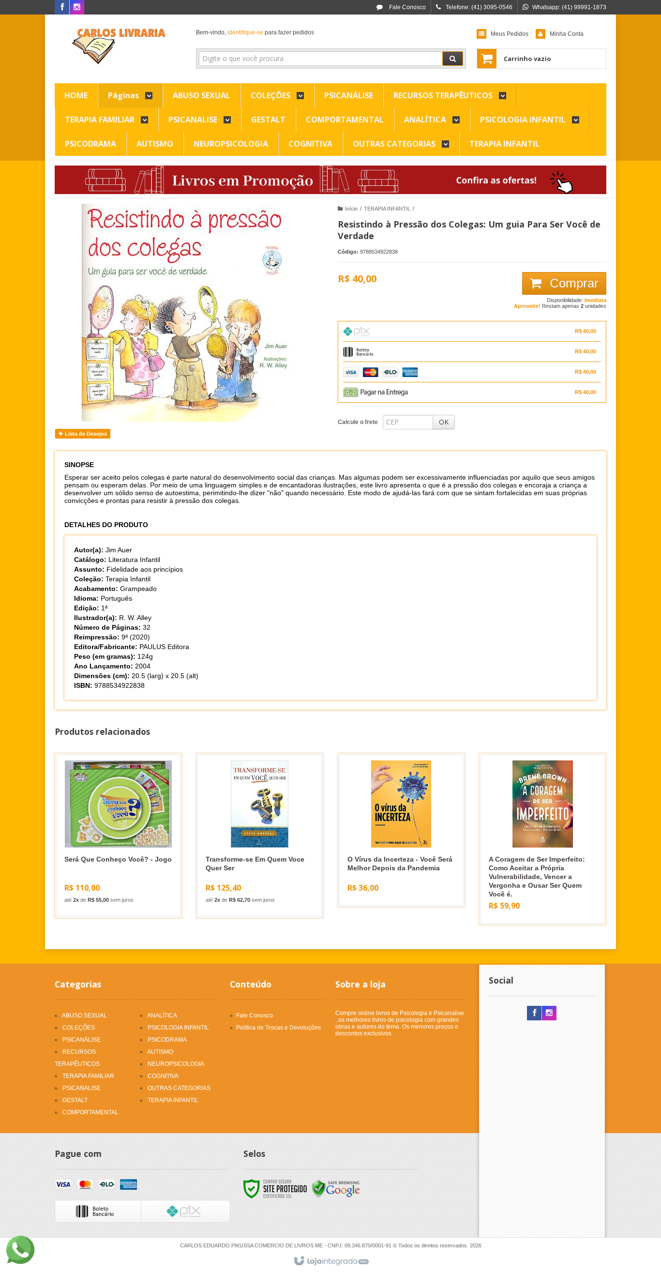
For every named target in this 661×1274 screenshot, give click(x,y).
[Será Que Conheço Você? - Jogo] (118, 836)
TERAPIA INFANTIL (387, 209)
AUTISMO (160, 1051)
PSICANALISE (81, 1088)
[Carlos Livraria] (118, 46)
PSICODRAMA (167, 1039)
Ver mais (124, 871)
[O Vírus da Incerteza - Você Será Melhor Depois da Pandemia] (401, 830)
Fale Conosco (407, 7)
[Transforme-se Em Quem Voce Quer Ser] (259, 836)
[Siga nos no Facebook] (62, 7)
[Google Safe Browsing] (336, 1188)
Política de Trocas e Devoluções (278, 1027)
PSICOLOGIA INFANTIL (178, 1027)
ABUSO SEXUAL (84, 1015)
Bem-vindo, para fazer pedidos (255, 32)
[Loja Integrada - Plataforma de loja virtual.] (330, 1261)
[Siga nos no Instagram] (77, 7)
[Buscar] (452, 58)
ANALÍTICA (162, 1015)
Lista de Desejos (85, 434)
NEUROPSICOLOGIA (176, 1064)
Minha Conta (567, 33)
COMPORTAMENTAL (90, 1112)
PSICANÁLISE (81, 1039)
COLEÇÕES (78, 1027)
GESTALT (75, 1100)
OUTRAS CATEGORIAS (179, 1088)
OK (444, 421)
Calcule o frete (358, 422)
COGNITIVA (163, 1076)
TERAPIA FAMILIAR (88, 1076)
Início (351, 209)
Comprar (572, 283)
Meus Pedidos (509, 33)
